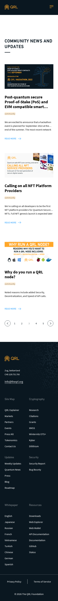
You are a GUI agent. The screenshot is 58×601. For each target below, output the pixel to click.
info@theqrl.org (14, 381)
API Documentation (39, 534)
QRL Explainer (12, 410)
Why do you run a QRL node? (24, 274)
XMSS (32, 428)
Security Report (37, 463)
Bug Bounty (35, 469)
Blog (7, 481)
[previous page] (8, 323)
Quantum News (13, 469)
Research (34, 410)
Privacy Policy (14, 581)
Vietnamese (11, 540)
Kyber (32, 440)
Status (32, 552)
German (9, 558)
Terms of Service (42, 581)
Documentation (37, 540)
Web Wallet (35, 528)
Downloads (35, 515)
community (10, 113)
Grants (32, 422)
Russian (9, 528)
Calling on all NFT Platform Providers (28, 188)
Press (7, 475)
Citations (33, 416)
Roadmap (10, 487)
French (8, 534)
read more (10, 138)
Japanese (10, 522)
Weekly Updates (13, 463)
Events (8, 428)
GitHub (32, 546)
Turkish (9, 546)
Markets (9, 416)
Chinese (9, 552)
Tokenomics (11, 440)
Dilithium (34, 446)
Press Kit (9, 434)
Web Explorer (36, 522)
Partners (9, 422)
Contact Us (10, 446)
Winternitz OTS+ (37, 434)
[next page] (50, 323)
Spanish (9, 564)
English (8, 515)
